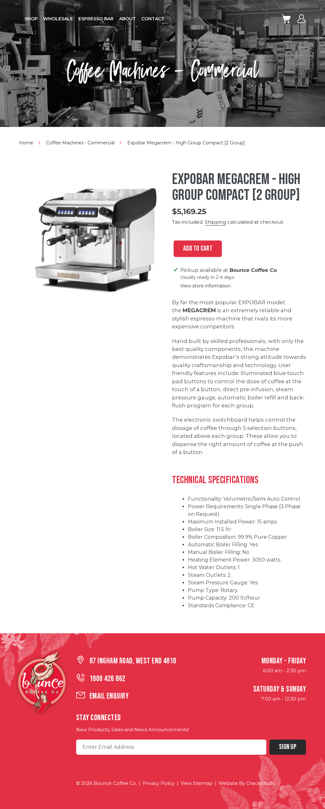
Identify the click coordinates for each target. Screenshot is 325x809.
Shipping (215, 222)
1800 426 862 (108, 679)
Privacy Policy (159, 783)
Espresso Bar (96, 19)
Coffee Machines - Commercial (80, 143)
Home (26, 143)
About (127, 19)
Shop (31, 19)
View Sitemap (197, 783)
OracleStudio (261, 783)
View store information (205, 286)
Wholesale (58, 19)
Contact (152, 19)
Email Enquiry (109, 696)
